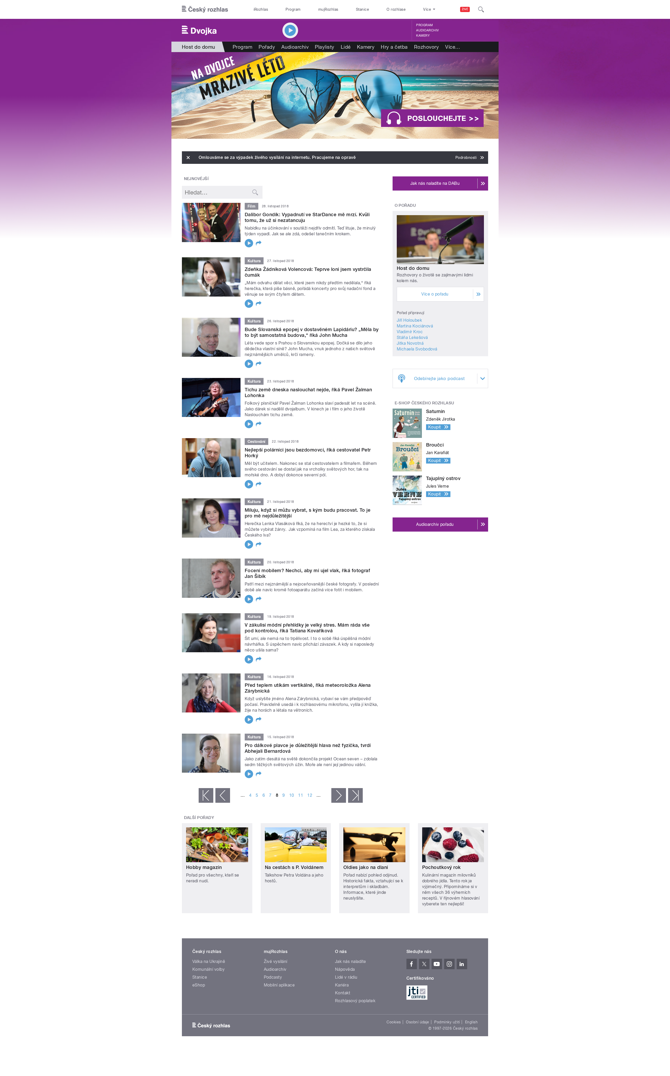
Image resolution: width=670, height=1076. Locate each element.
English (471, 1022)
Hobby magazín (204, 867)
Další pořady (199, 817)
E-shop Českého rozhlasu (424, 403)
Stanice (362, 9)
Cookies (394, 1022)
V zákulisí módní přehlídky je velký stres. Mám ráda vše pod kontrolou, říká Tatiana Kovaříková (307, 627)
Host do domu (413, 268)
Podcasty (273, 977)
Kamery (423, 35)
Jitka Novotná (410, 343)
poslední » (355, 795)
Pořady (267, 47)
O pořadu (405, 205)
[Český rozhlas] (205, 9)
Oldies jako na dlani (365, 867)
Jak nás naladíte (350, 961)
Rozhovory (426, 47)
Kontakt (342, 992)
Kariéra (342, 985)
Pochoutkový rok (441, 867)
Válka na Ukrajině (208, 961)
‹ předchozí (222, 795)
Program (293, 9)
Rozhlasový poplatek (355, 1000)
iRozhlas (261, 9)
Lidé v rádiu (346, 977)
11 (300, 795)
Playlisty (324, 47)
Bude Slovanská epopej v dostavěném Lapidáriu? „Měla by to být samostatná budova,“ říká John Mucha (312, 332)
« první (206, 795)
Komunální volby (208, 969)
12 (309, 795)
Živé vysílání (275, 961)
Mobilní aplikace (279, 985)
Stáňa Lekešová (412, 337)
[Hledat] (481, 9)
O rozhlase (396, 9)
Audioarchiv (427, 30)
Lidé (346, 47)
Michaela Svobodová (417, 349)
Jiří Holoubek (409, 320)
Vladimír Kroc (410, 331)
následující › (338, 795)
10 (291, 795)
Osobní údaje (417, 1022)
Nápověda (345, 969)
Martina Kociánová (415, 326)
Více (452, 47)
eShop (198, 985)
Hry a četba (394, 47)
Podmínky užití (447, 1022)
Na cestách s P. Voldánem (294, 867)
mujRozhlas (328, 9)
